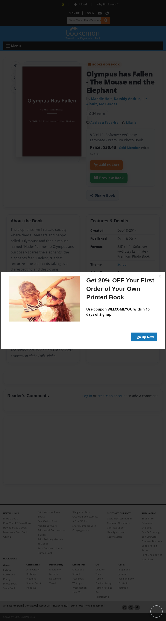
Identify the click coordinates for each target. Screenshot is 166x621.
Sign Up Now (144, 337)
